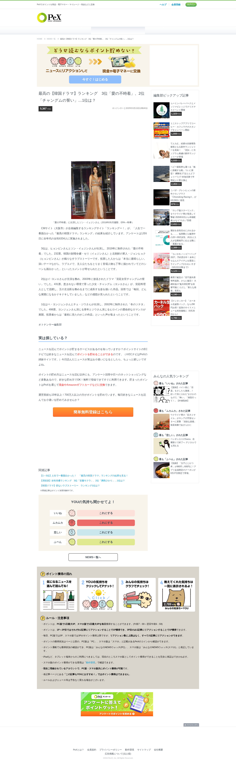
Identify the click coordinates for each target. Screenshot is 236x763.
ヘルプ (163, 4)
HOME (64, 30)
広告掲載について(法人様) (118, 753)
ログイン (191, 4)
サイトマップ (144, 749)
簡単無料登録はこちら (93, 412)
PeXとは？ (78, 749)
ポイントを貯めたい (118, 30)
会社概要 (158, 749)
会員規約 (91, 749)
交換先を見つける (172, 30)
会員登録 (175, 4)
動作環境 (90, 662)
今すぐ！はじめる (95, 79)
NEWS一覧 (51, 39)
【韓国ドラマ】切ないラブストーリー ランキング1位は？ (70, 485)
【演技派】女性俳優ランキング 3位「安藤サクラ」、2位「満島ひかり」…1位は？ (82, 480)
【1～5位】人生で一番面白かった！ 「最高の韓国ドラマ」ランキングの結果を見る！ (84, 475)
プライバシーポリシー (110, 749)
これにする (106, 513)
